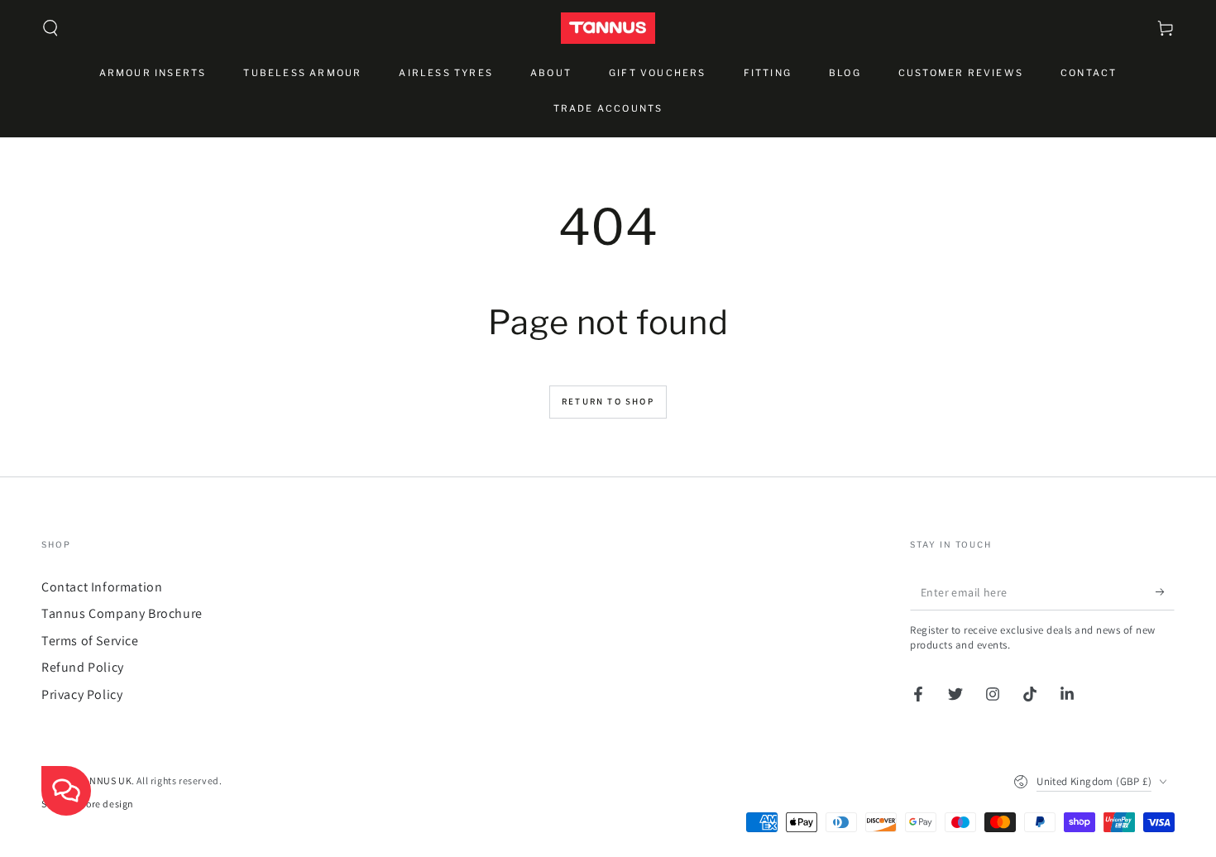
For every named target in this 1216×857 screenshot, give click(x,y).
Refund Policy (82, 667)
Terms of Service (90, 640)
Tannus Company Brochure (122, 613)
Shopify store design (87, 803)
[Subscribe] (1165, 591)
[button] (50, 28)
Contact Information (101, 587)
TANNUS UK (105, 780)
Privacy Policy (81, 694)
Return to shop (608, 401)
